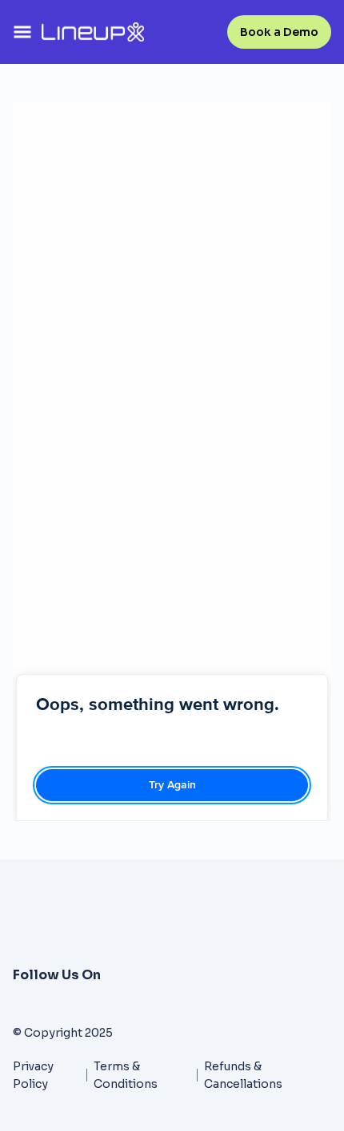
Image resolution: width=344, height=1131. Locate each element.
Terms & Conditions (126, 1075)
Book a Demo (279, 32)
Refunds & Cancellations (243, 1075)
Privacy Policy (33, 1075)
